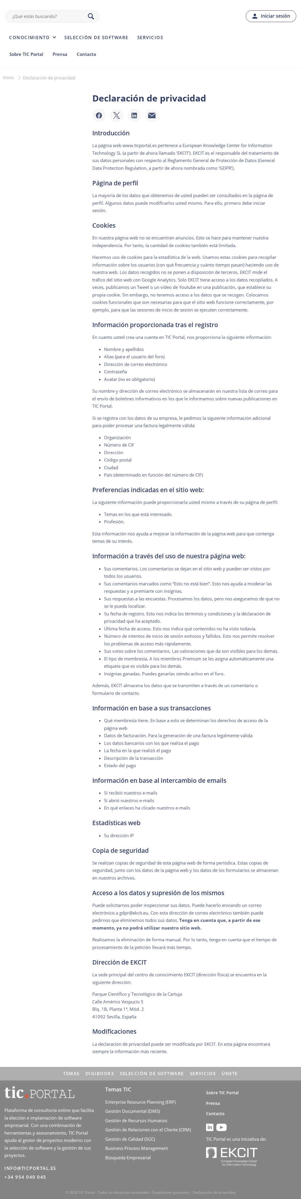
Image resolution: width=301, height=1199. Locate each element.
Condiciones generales (171, 1192)
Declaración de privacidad (214, 1192)
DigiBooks (100, 1073)
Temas (71, 1073)
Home (152, 16)
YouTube (221, 1127)
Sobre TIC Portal (26, 54)
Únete (230, 1073)
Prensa (60, 54)
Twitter (116, 115)
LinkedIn (134, 115)
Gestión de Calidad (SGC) (130, 1139)
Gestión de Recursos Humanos (136, 1120)
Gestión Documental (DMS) (132, 1111)
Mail (151, 115)
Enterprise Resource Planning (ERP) (140, 1102)
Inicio (8, 77)
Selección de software (96, 37)
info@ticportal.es (30, 1168)
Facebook (99, 115)
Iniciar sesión (275, 16)
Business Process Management (136, 1148)
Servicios (150, 37)
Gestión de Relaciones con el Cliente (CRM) (148, 1130)
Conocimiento (29, 37)
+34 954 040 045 (25, 1177)
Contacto (86, 54)
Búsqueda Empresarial (128, 1157)
